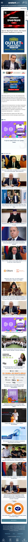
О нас (14, 533)
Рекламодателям (20, 533)
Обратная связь (7, 533)
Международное (23, 8)
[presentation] (23, 120)
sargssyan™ (18, 536)
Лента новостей (6, 153)
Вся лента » (14, 520)
